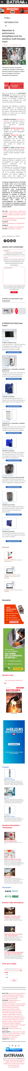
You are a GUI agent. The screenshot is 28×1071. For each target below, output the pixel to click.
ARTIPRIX (20, 1056)
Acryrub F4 (7, 815)
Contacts (12, 1034)
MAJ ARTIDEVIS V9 (14, 1062)
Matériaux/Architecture (8, 998)
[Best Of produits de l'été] (9, 836)
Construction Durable (8, 1018)
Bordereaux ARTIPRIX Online (15, 990)
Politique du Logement (11, 1002)
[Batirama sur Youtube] (15, 1040)
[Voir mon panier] (22, 2)
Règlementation (13, 995)
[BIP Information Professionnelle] (7, 891)
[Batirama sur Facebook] (9, 1040)
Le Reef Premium (8, 796)
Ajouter (14, 292)
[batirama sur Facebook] (5, 240)
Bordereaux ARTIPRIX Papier (10, 991)
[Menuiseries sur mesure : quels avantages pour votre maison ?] (9, 905)
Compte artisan (15, 1026)
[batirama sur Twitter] (8, 240)
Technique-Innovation (15, 1007)
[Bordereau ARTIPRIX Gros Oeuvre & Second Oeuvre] (9, 555)
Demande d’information (13, 352)
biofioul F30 (15, 135)
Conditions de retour (13, 1060)
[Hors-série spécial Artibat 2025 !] (14, 700)
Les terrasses (7, 877)
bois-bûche (20, 119)
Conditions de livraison (17, 1058)
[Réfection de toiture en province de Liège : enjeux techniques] (9, 924)
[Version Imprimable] (14, 240)
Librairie (11, 1023)
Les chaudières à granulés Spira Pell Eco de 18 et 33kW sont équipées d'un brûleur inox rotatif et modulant (13, 534)
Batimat (10, 1011)
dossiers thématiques (11, 1021)
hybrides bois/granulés (17, 128)
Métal (10, 1009)
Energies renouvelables (8, 1000)
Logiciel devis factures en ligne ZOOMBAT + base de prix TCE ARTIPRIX (12, 576)
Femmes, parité (20, 998)
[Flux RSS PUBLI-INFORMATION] (5, 25)
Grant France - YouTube (14, 228)
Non (7, 972)
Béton (14, 1009)
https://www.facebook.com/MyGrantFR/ (13, 223)
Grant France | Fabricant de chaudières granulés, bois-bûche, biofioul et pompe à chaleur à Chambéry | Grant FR (14, 212)
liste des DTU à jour (14, 988)
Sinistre (18, 1000)
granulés (6, 121)
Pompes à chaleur (14, 1019)
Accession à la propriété (12, 1012)
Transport (5, 1009)
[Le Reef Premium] (9, 791)
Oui (7, 969)
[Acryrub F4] (9, 809)
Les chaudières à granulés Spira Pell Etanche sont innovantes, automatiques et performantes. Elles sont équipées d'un (13, 400)
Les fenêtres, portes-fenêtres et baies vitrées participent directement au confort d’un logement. (13, 914)
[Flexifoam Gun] (9, 773)
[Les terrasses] (9, 872)
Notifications (7, 1058)
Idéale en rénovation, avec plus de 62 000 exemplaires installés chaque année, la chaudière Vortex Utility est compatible (13, 428)
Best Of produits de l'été (10, 841)
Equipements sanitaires (8, 1004)
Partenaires (6, 887)
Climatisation (16, 1011)
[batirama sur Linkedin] (11, 240)
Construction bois (18, 1016)
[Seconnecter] (26, 2)
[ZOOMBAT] (9, 570)
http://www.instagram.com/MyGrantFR (13, 227)
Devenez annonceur (7, 1030)
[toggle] (2, 2)
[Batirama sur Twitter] (12, 1040)
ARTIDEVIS (13, 1056)
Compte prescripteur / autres (16, 1028)
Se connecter (13, 1032)
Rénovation (13, 1014)
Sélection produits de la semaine (12, 859)
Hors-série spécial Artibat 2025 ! (14, 680)
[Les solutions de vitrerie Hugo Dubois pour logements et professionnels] (9, 942)
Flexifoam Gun (8, 778)
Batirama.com (12, 1053)
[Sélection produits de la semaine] (9, 854)
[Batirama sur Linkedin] (18, 1040)
